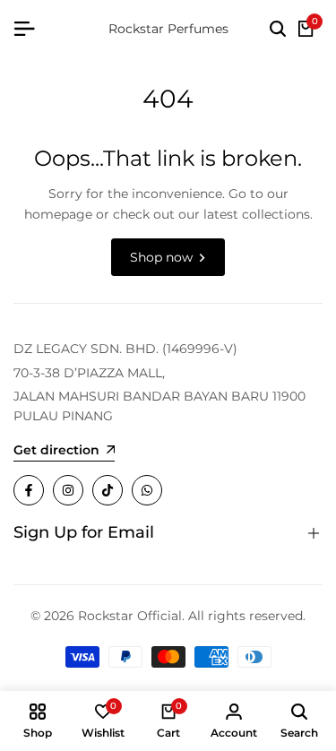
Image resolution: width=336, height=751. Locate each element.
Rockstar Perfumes (168, 29)
